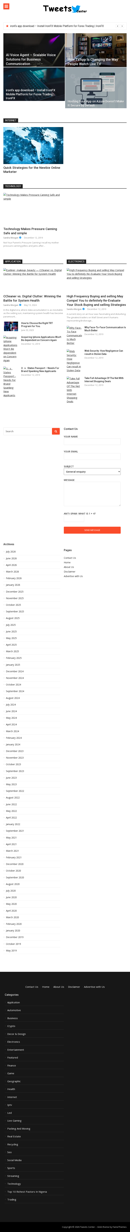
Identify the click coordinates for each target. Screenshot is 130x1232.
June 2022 (11, 804)
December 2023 (15, 751)
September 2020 (15, 877)
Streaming (13, 1176)
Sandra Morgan (10, 237)
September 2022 (15, 790)
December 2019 (15, 937)
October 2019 (13, 944)
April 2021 (11, 844)
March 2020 (12, 917)
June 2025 (11, 631)
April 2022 (11, 817)
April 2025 (11, 644)
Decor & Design (16, 1034)
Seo (9, 1152)
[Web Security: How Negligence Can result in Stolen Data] (74, 360)
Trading (11, 1199)
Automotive (14, 1010)
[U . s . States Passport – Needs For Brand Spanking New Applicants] (11, 382)
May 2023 (11, 784)
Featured (12, 1057)
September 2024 (15, 691)
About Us (69, 567)
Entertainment (15, 1049)
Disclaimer (69, 571)
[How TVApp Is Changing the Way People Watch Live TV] (96, 50)
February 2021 (14, 857)
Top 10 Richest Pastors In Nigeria (27, 1191)
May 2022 (11, 811)
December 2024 (15, 671)
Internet (10, 120)
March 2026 (12, 571)
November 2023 (15, 757)
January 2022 (13, 824)
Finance (11, 1065)
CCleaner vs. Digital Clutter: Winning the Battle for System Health (32, 298)
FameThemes (120, 1226)
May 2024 (11, 717)
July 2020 (11, 890)
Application (13, 261)
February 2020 (14, 923)
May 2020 (11, 903)
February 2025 (14, 658)
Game (10, 1073)
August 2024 (13, 698)
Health (11, 1089)
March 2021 (12, 850)
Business (12, 1018)
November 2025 (15, 598)
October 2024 (13, 684)
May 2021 (11, 837)
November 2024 (15, 678)
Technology (13, 186)
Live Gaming (14, 1120)
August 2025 (13, 618)
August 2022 (13, 797)
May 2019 (11, 950)
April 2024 (11, 724)
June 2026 (11, 558)
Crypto (11, 1026)
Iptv (9, 1104)
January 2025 (13, 664)
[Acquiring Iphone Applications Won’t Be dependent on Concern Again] (11, 349)
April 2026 (11, 565)
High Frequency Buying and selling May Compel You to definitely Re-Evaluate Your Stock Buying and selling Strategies (96, 300)
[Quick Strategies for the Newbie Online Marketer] (33, 145)
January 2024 (13, 744)
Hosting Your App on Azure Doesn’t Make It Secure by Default (46, 26)
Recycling (12, 1144)
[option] (67, 26)
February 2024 (14, 737)
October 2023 (13, 764)
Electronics (76, 261)
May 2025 (11, 638)
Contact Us (70, 557)
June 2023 (11, 777)
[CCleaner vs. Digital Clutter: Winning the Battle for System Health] (33, 280)
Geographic (14, 1081)
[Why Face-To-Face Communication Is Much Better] (74, 335)
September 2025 (15, 611)
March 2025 (12, 651)
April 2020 (11, 910)
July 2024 (11, 704)
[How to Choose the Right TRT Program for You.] (11, 326)
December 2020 (15, 864)
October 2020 (13, 870)
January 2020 (13, 930)
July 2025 (11, 624)
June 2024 (11, 711)
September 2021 (15, 830)
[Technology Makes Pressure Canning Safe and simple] (32, 209)
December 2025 (15, 591)
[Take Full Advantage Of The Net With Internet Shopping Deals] (74, 390)
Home (67, 562)
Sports (11, 1168)
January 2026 (13, 584)
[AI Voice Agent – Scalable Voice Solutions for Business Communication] (34, 50)
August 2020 (13, 884)
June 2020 (11, 897)
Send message (92, 530)
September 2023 (15, 771)
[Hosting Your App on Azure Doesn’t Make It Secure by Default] (96, 87)
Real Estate (14, 1136)
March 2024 (12, 731)
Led (9, 1112)
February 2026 (14, 578)
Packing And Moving (18, 1128)
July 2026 (11, 551)
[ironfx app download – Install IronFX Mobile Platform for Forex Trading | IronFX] (34, 84)
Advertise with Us (73, 576)
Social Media (14, 1160)
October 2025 (13, 604)
